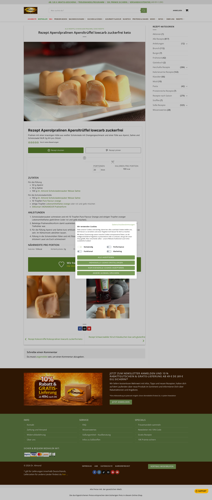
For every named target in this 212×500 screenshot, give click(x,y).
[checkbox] (79, 247)
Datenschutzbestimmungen (123, 224)
